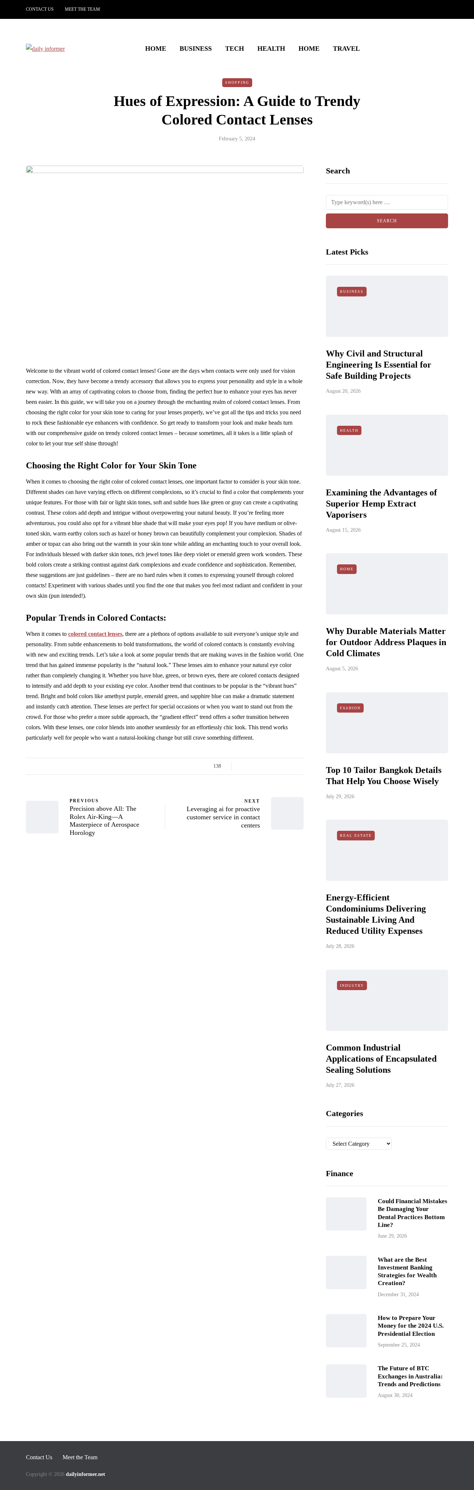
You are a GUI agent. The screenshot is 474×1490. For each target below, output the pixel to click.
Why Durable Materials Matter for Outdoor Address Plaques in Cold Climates (386, 642)
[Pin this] (280, 766)
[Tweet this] (252, 766)
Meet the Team (82, 9)
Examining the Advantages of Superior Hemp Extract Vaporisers (381, 504)
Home (155, 48)
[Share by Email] (299, 766)
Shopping (237, 82)
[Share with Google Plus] (262, 766)
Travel (346, 48)
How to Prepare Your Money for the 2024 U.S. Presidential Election (411, 1325)
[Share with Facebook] (243, 766)
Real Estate (356, 835)
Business (196, 48)
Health (271, 48)
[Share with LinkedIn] (271, 766)
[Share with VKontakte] (289, 766)
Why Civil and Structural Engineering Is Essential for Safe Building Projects (378, 365)
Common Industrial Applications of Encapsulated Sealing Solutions (381, 1059)
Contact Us (40, 9)
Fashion (350, 708)
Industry (352, 985)
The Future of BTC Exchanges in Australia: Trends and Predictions (410, 1376)
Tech (234, 48)
